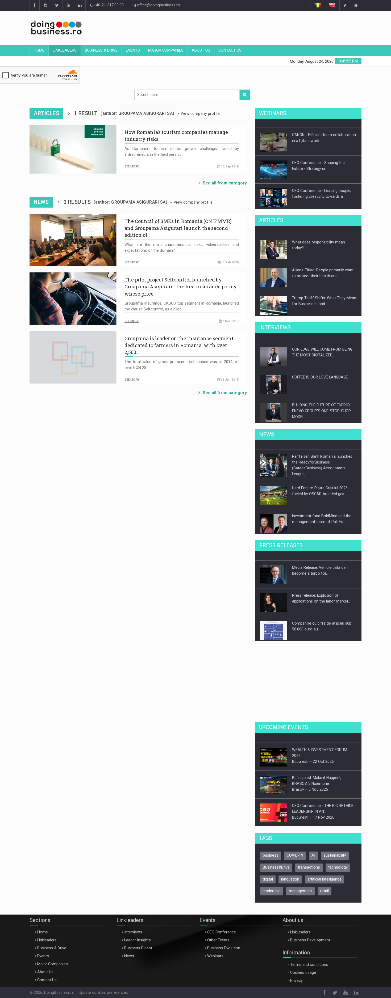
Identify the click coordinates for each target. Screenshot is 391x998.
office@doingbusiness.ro (158, 5)
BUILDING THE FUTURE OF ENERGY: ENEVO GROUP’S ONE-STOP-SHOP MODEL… (321, 408)
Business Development (310, 936)
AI (313, 851)
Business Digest (138, 944)
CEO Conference (221, 928)
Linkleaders (65, 50)
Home (39, 50)
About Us (201, 50)
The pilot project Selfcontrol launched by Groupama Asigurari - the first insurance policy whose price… (180, 286)
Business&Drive (276, 863)
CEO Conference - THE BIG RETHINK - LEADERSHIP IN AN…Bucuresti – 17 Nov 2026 (324, 807)
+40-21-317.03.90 (108, 5)
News (129, 952)
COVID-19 (295, 851)
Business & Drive (101, 50)
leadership (272, 887)
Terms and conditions (309, 961)
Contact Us (230, 50)
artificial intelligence (324, 875)
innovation (290, 875)
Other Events (218, 936)
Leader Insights (137, 936)
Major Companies (166, 50)
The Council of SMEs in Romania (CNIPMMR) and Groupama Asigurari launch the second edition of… (178, 228)
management (300, 887)
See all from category (225, 183)
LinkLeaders (300, 928)
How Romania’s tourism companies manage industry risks (176, 135)
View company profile (200, 113)
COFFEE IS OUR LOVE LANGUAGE (320, 374)
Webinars (215, 952)
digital (268, 875)
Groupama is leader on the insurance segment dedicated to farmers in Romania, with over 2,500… (179, 345)
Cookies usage (303, 969)
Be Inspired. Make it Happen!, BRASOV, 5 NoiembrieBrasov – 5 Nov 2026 (316, 780)
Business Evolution (223, 944)
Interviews (133, 928)
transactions (309, 863)
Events (133, 50)
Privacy (296, 977)
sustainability (334, 851)
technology (338, 863)
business (270, 851)
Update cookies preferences (103, 989)
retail (324, 887)
